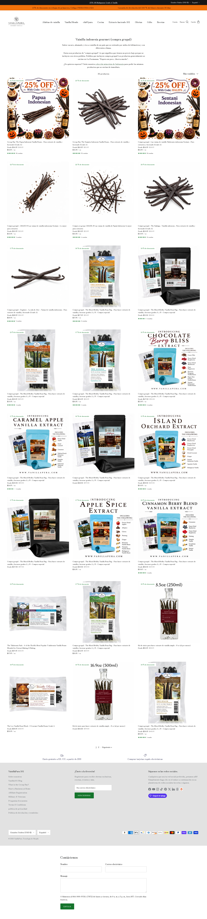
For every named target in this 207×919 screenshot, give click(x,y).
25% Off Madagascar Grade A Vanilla (103, 2)
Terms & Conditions (17, 804)
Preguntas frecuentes (17, 800)
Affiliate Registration (17, 792)
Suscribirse (84, 795)
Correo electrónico (113, 864)
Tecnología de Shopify (31, 838)
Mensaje (63, 876)
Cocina (100, 22)
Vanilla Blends (71, 22)
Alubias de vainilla (51, 22)
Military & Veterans (17, 796)
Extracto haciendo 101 (119, 22)
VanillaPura (18, 838)
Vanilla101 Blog (15, 780)
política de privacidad (17, 808)
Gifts (149, 22)
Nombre (64, 864)
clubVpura (87, 22)
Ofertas (138, 22)
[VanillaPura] (16, 22)
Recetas (160, 22)
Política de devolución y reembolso (23, 812)
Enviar (67, 906)
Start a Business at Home (19, 788)
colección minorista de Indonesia (109, 64)
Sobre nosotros (15, 776)
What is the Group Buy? (18, 784)
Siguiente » (107, 747)
